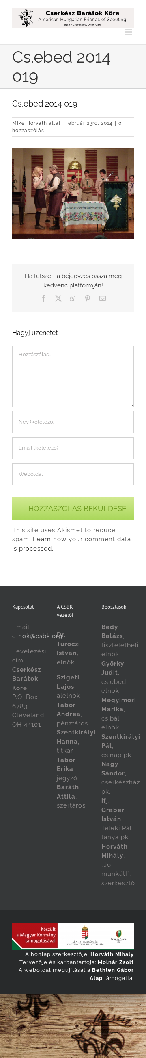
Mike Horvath (29, 123)
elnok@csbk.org (37, 636)
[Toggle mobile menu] (129, 32)
